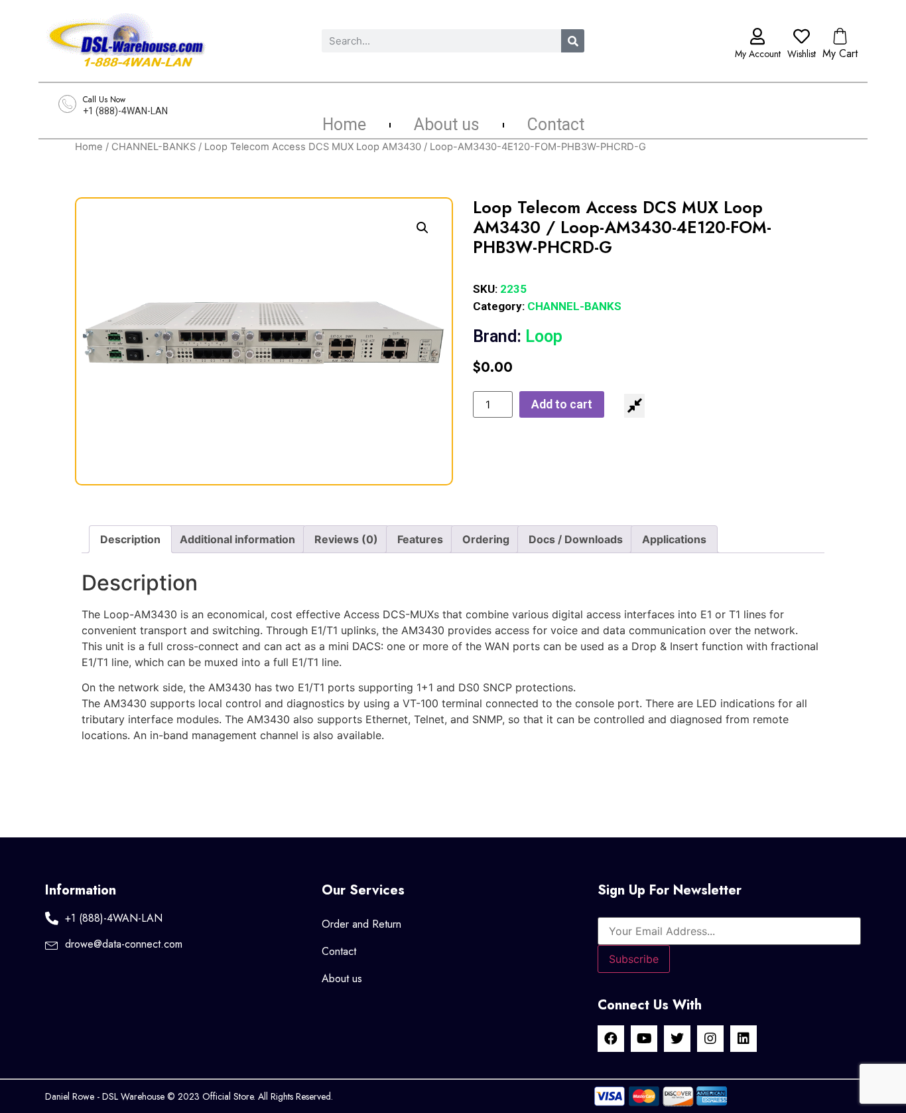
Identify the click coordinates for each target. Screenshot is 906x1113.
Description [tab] (130, 539)
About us (447, 124)
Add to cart (561, 404)
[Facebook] (611, 1038)
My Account (758, 53)
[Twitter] (677, 1038)
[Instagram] (710, 1038)
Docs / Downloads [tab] (576, 539)
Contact (555, 124)
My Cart (840, 53)
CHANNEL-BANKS (153, 147)
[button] (422, 228)
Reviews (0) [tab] (346, 539)
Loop (517, 336)
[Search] (572, 40)
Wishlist (801, 53)
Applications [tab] (674, 539)
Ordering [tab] (485, 539)
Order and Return (361, 924)
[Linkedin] (743, 1038)
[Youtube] (644, 1038)
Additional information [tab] (237, 539)
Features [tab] (420, 539)
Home (344, 124)
